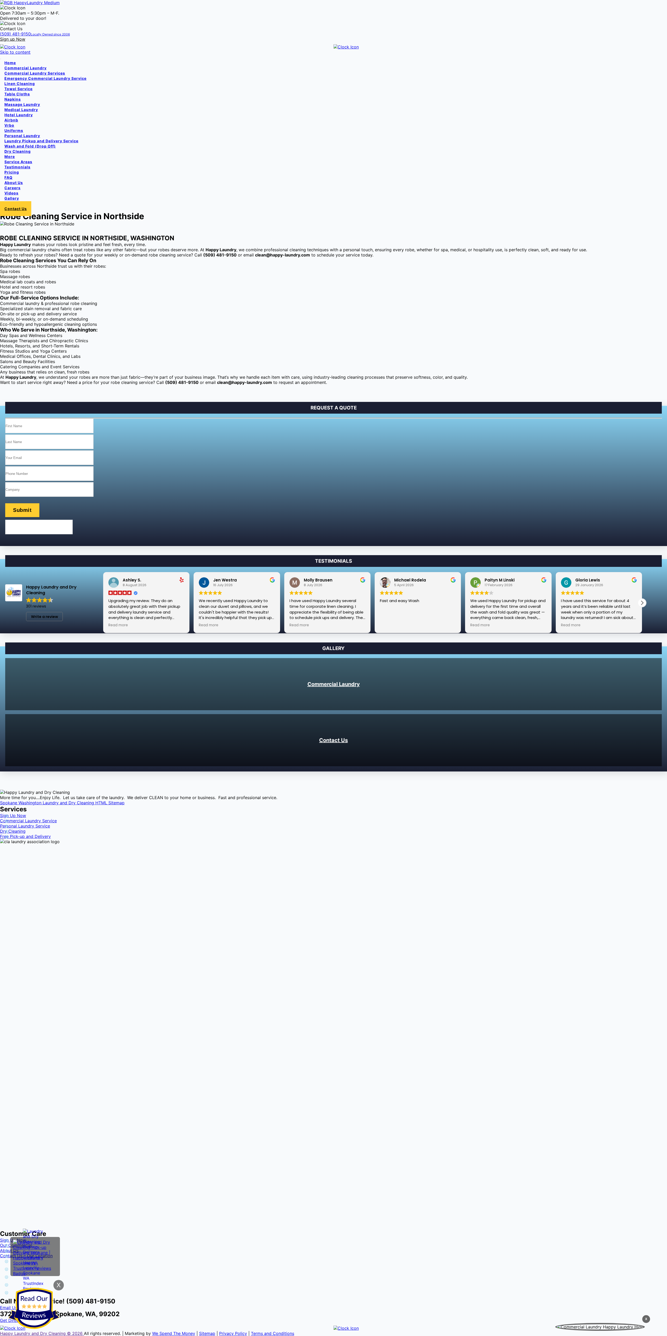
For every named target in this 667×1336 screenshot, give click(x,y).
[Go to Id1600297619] (500, 1328)
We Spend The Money (173, 1333)
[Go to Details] (167, 47)
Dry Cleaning (13, 831)
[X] (332, 1270)
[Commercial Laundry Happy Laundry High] (600, 1327)
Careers (12, 188)
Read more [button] (118, 625)
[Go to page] (30, 2)
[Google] (332, 1286)
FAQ (8, 177)
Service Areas (18, 162)
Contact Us (333, 740)
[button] (642, 603)
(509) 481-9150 (35, 33)
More (9, 156)
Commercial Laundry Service (28, 820)
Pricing (11, 172)
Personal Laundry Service (25, 826)
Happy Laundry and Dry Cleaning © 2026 (42, 1333)
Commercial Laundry (333, 684)
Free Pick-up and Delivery (25, 836)
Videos (11, 193)
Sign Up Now (13, 815)
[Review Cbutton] (34, 1308)
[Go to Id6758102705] (500, 47)
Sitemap (207, 1333)
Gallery (11, 198)
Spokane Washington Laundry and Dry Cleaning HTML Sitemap (62, 802)
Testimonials (17, 167)
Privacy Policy (233, 1333)
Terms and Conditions (272, 1333)
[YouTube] (332, 1278)
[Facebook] (332, 1262)
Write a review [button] (44, 616)
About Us (13, 182)
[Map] (332, 1293)
